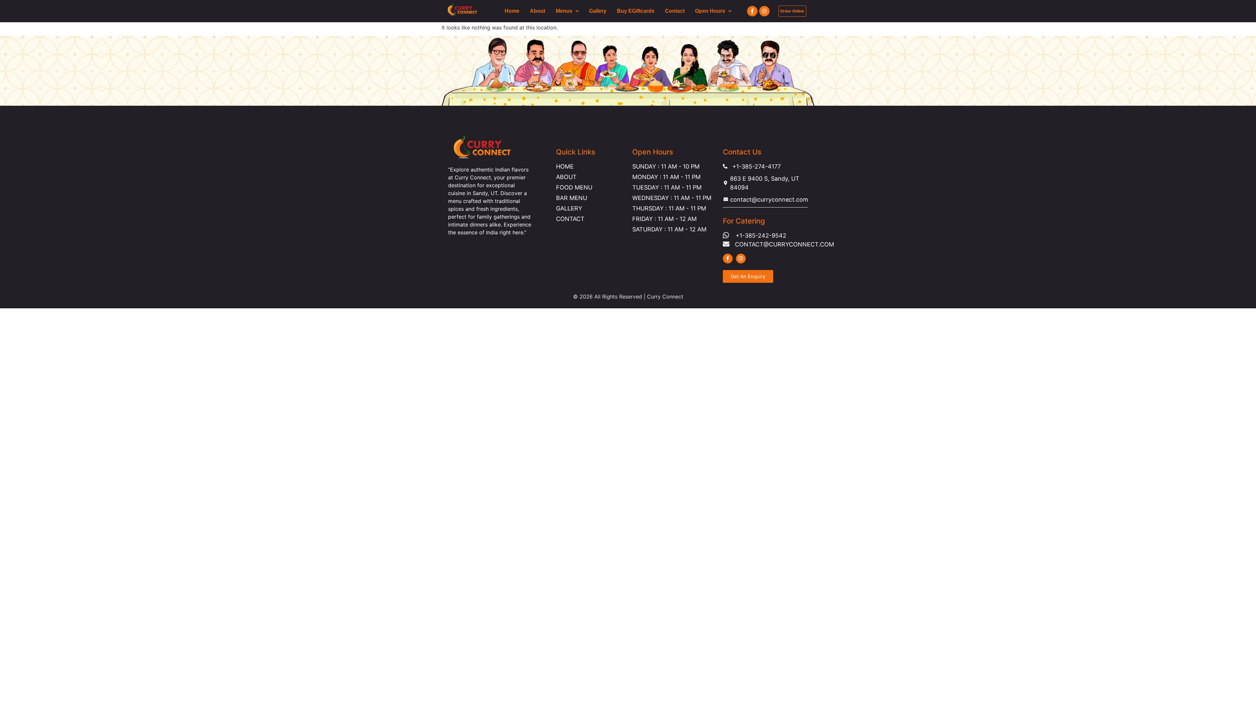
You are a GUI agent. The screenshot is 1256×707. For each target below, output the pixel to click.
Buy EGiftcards (635, 11)
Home (512, 11)
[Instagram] (764, 11)
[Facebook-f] (752, 11)
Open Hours (710, 11)
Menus (564, 11)
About (537, 11)
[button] (567, 11)
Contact (675, 11)
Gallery (597, 11)
